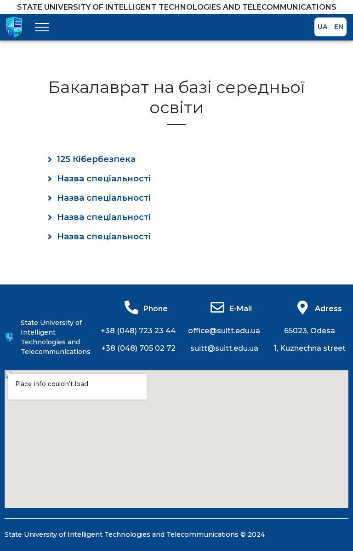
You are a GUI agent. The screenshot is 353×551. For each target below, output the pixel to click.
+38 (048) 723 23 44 (138, 330)
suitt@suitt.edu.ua (224, 348)
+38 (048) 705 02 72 (138, 348)
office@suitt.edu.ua (224, 330)
